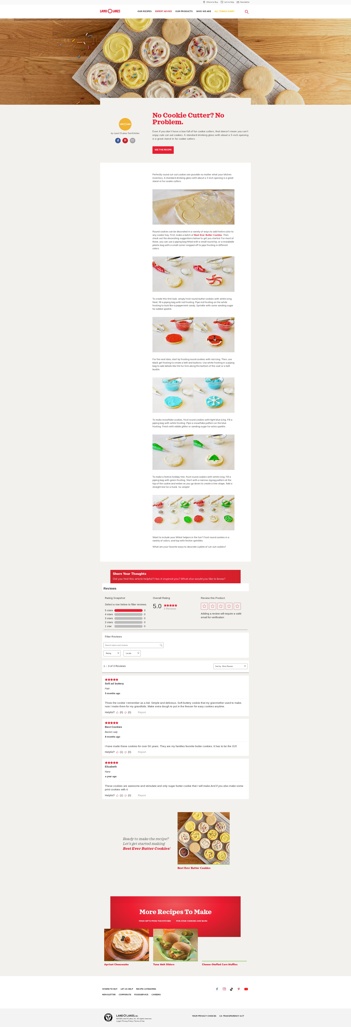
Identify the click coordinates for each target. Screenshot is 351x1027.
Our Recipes (145, 11)
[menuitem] (144, 11)
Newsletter (109, 995)
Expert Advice (163, 11)
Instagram (224, 989)
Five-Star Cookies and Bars (191, 921)
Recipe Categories (146, 989)
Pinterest (125, 140)
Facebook (118, 140)
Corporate (125, 995)
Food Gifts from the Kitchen (155, 921)
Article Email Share (132, 140)
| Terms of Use (139, 1021)
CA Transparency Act (231, 1016)
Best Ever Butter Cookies (208, 235)
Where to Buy (109, 989)
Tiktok (231, 989)
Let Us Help (127, 989)
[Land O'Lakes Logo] (110, 11)
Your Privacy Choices (204, 1016)
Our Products (184, 11)
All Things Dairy (224, 11)
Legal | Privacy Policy (124, 1021)
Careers (156, 995)
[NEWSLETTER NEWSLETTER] (251, 6)
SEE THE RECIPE (163, 150)
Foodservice (141, 995)
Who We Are (203, 11)
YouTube (246, 989)
